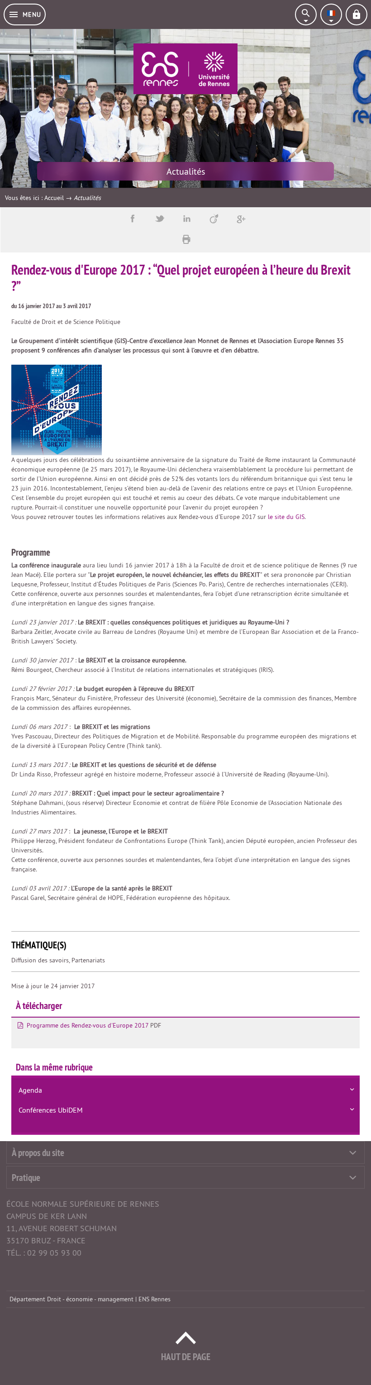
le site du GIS (286, 517)
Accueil (54, 198)
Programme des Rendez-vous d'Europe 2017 (87, 1025)
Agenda (30, 1090)
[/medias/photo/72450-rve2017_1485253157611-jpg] (56, 409)
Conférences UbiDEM (51, 1109)
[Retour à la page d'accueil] (185, 68)
